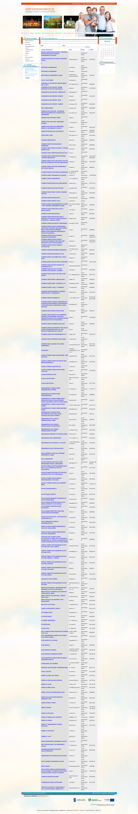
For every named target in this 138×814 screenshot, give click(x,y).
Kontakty (84, 33)
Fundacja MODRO (46, 707)
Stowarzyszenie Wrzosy (48, 140)
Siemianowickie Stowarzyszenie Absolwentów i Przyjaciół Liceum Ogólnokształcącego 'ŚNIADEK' (51, 414)
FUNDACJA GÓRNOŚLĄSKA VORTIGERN (51, 717)
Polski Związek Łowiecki (48, 494)
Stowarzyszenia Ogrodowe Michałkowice (53, 339)
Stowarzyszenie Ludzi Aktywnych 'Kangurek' (54, 261)
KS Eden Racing (45, 624)
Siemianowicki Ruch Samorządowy (51, 438)
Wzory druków (78, 33)
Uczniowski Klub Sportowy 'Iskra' (51, 100)
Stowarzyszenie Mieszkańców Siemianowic (54, 250)
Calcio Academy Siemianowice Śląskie (52, 761)
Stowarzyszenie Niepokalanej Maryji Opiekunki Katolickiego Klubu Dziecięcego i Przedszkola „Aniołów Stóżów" (54, 218)
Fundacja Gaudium (46, 720)
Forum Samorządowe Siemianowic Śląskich (54, 741)
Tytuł (42, 45)
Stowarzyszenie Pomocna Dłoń (50, 197)
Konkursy (32, 33)
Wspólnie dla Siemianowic (49, 71)
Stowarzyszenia (58, 33)
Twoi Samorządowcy (47, 108)
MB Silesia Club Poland (48, 604)
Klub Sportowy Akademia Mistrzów (51, 654)
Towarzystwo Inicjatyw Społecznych (52, 131)
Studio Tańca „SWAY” (47, 135)
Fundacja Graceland (47, 713)
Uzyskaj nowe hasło (29, 75)
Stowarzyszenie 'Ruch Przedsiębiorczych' (53, 334)
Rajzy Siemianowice (47, 459)
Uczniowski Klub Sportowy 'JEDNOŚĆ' (52, 96)
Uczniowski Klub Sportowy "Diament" (52, 104)
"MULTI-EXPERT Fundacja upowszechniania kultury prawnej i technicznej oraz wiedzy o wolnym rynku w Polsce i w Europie (54, 771)
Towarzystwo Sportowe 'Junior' (50, 117)
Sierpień (107, 41)
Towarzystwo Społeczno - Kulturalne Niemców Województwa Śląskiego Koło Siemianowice (53, 113)
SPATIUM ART (44, 350)
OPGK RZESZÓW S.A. (43, 796)
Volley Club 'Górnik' (47, 80)
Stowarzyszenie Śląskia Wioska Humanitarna (54, 172)
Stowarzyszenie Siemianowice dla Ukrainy (53, 175)
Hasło (26, 72)
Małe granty (38, 33)
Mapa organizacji (25, 33)
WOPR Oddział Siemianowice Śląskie (51, 75)
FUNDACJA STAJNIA (46, 684)
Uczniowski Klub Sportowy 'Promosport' (53, 92)
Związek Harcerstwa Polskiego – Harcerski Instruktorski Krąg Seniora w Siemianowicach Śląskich (54, 54)
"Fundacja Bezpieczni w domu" (50, 776)
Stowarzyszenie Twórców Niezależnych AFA (54, 153)
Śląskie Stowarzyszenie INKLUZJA (51, 366)
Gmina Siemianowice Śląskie (47, 33)
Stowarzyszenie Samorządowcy (50, 178)
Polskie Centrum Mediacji (49, 488)
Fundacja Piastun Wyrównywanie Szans (53, 692)
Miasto (83, 49)
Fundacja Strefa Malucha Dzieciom (51, 680)
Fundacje (65, 33)
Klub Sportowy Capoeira (48, 650)
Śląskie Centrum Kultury (48, 374)
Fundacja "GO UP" (46, 736)
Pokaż (72, 33)
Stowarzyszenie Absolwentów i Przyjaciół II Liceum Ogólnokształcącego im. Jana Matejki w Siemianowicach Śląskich (54, 329)
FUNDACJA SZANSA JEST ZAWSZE (50, 675)
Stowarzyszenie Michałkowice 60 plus (52, 254)
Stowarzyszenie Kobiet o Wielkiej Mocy (53, 279)
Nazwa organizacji (46, 49)
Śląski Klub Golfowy (47, 383)
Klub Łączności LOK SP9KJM (49, 640)
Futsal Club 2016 (46, 671)
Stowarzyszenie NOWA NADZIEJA (50, 213)
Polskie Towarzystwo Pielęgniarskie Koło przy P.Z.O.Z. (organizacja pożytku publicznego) (54, 467)
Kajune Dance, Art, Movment (49, 663)
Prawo (69, 33)
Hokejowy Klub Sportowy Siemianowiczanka (54, 667)
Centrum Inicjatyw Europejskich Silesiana (54, 755)
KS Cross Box (45, 628)
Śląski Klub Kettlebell (48, 378)
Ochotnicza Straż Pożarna (49, 579)
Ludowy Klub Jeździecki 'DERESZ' (50, 608)
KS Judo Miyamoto (46, 616)
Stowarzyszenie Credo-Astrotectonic (52, 310)
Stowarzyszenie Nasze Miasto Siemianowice (54, 223)
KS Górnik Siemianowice (48, 620)
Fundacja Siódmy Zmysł (48, 687)
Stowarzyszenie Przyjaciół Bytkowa (52, 188)
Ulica (64, 45)
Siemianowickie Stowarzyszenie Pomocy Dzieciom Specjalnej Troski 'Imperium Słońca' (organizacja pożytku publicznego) (54, 400)
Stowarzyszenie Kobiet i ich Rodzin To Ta (53, 283)
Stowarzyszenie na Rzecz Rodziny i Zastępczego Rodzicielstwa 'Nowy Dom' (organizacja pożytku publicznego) (53, 241)
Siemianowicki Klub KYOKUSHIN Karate (52, 448)
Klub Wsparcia (45, 645)
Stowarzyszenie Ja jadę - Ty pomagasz (52, 287)
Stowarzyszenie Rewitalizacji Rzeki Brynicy (54, 183)
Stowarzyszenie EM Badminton (50, 297)
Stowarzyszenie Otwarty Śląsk (50, 200)
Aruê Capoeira (45, 766)
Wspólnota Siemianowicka (49, 67)
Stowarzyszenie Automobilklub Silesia (53, 323)
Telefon (91, 49)
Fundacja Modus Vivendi (48, 702)
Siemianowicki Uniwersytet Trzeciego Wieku (54, 434)
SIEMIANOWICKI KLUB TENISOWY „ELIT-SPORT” (53, 442)
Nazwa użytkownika (29, 68)
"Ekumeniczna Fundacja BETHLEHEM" (51, 782)
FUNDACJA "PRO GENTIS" (47, 730)
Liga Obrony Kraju (46, 612)
